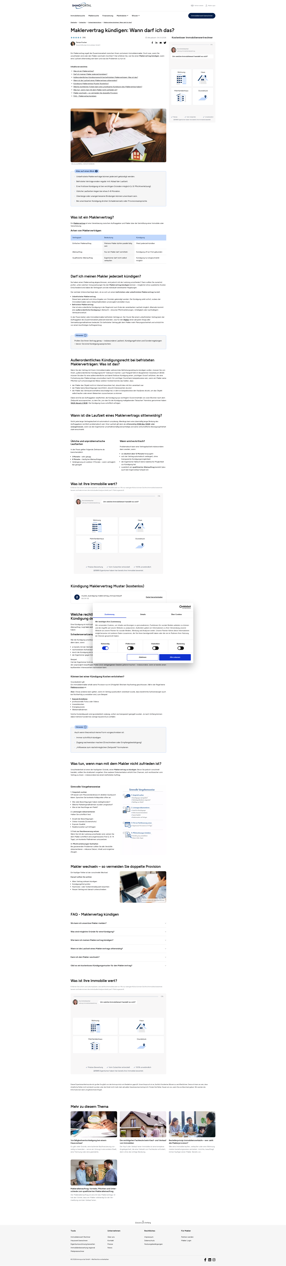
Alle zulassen (175, 657)
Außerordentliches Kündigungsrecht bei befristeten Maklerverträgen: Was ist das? (105, 77)
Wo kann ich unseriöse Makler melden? (89, 923)
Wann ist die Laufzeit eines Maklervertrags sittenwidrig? (95, 80)
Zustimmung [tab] (110, 614)
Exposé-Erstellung (79, 699)
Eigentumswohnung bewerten (83, 1244)
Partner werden (187, 1237)
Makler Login (186, 1240)
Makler (126, 320)
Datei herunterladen (154, 597)
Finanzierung (107, 16)
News (109, 1248)
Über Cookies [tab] (176, 614)
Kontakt (110, 1240)
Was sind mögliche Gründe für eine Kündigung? (92, 931)
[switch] (130, 648)
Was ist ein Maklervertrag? (83, 71)
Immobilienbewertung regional (83, 1248)
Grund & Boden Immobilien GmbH (88, 45)
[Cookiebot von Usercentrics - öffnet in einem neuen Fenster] (181, 607)
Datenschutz (149, 1240)
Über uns (111, 1237)
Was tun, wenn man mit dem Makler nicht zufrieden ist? (95, 90)
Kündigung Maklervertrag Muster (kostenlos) (91, 84)
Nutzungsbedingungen (153, 1244)
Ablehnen (142, 657)
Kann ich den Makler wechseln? (85, 957)
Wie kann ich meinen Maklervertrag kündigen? (92, 940)
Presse (110, 1244)
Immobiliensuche (78, 16)
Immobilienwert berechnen (202, 16)
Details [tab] (143, 614)
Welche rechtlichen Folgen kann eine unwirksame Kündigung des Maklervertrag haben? (107, 87)
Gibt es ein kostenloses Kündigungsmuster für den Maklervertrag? (101, 965)
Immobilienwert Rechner (80, 1237)
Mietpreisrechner (77, 1251)
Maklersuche (93, 16)
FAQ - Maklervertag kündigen (84, 96)
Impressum (148, 1237)
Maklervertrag (79, 223)
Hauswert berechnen (79, 1240)
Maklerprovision (77, 687)
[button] (153, 42)
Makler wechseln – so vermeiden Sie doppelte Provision (95, 93)
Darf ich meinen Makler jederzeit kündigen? (90, 74)
